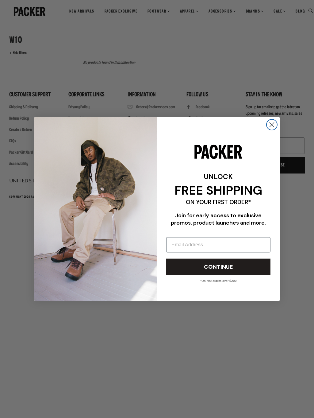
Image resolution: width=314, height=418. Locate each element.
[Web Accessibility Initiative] (2, 410)
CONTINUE (218, 267)
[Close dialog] (271, 124)
